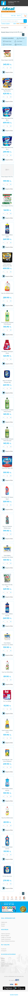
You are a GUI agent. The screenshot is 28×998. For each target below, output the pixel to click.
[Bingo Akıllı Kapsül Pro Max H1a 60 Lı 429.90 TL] (7, 82)
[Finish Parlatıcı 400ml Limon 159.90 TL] (7, 724)
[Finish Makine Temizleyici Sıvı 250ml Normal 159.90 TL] (7, 636)
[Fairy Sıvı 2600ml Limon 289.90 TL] (7, 286)
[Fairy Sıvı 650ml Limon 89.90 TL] (7, 811)
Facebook (3, 949)
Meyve (3, 958)
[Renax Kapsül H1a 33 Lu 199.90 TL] (7, 170)
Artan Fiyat (21, 38)
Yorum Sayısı (8, 44)
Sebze (3, 960)
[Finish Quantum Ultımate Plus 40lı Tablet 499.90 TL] (7, 257)
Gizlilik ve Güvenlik (6, 937)
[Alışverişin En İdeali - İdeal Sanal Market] (14, 9)
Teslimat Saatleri (5, 23)
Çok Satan (19, 41)
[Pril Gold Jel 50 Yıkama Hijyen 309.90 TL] (7, 490)
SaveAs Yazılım (14, 994)
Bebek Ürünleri (5, 966)
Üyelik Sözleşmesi (6, 939)
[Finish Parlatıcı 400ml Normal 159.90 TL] (7, 782)
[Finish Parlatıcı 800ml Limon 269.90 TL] (7, 228)
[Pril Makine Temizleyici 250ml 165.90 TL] (7, 345)
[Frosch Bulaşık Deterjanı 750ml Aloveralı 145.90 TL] (7, 432)
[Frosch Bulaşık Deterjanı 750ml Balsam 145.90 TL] (7, 316)
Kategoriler (4, 27)
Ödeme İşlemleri (5, 933)
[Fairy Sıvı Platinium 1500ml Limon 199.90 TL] (7, 520)
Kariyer (3, 926)
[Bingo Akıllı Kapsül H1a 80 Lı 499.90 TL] (7, 111)
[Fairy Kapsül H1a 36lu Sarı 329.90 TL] (7, 578)
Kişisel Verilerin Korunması (8, 941)
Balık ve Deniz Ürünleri (7, 964)
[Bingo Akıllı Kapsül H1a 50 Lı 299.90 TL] (7, 141)
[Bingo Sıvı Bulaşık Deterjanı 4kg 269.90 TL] (7, 374)
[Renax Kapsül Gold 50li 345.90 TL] (7, 53)
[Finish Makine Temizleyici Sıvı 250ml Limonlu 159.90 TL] (7, 549)
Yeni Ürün (19, 44)
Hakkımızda (4, 922)
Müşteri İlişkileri (5, 935)
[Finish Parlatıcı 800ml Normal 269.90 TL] (7, 607)
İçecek (3, 962)
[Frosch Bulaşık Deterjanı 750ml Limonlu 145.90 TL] (7, 403)
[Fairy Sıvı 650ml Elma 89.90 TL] (7, 665)
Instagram (3, 950)
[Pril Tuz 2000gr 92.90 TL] (7, 694)
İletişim (3, 924)
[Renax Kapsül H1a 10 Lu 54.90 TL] (7, 199)
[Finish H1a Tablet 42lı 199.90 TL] (7, 461)
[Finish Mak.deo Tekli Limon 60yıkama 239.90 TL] (7, 753)
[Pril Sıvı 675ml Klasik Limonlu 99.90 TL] (7, 840)
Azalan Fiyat (8, 41)
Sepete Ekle (9, 72)
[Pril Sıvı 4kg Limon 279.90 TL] (7, 869)
